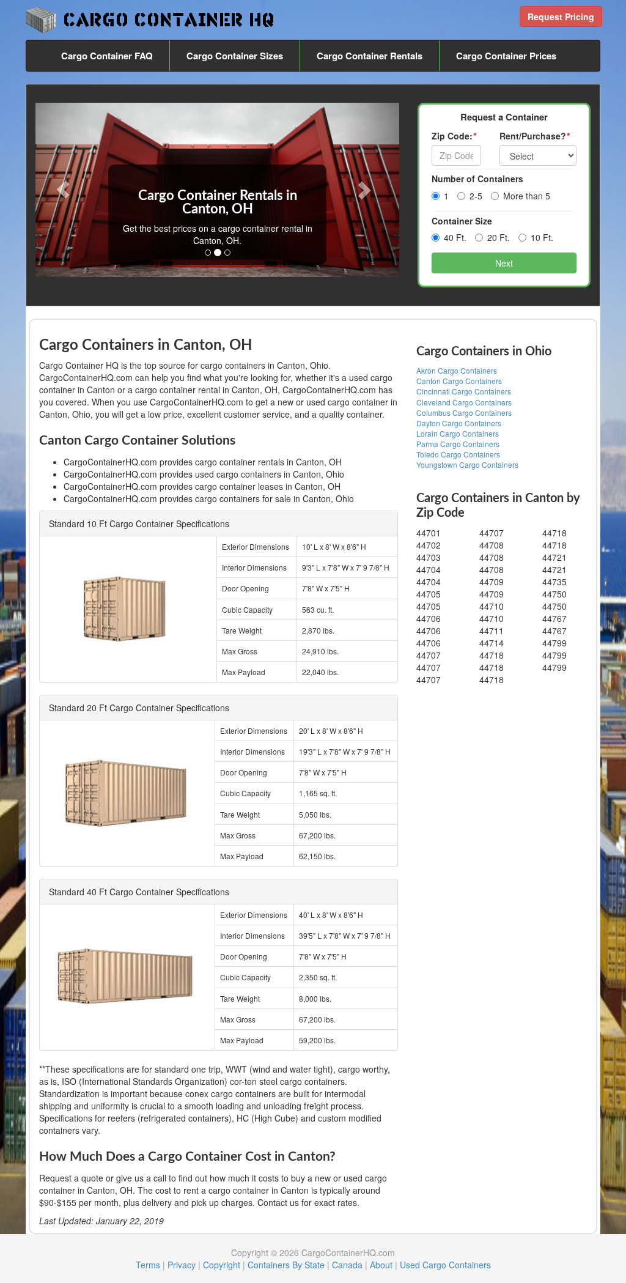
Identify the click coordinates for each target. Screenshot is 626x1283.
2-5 (476, 196)
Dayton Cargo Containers (458, 423)
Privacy (182, 1265)
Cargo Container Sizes (234, 55)
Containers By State (286, 1265)
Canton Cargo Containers (459, 380)
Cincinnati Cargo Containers (463, 391)
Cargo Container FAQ (107, 55)
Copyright (221, 1265)
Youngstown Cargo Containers (467, 464)
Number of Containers (477, 178)
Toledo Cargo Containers (458, 454)
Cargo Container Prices (506, 55)
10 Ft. (542, 237)
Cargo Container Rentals (369, 55)
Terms (148, 1265)
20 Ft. (498, 237)
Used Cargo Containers (445, 1265)
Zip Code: (454, 136)
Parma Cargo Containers (457, 443)
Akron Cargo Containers (456, 370)
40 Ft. (455, 237)
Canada (347, 1265)
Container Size (462, 221)
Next (504, 263)
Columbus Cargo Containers (464, 412)
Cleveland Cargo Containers (464, 402)
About (381, 1265)
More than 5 (526, 196)
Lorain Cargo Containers (457, 433)
